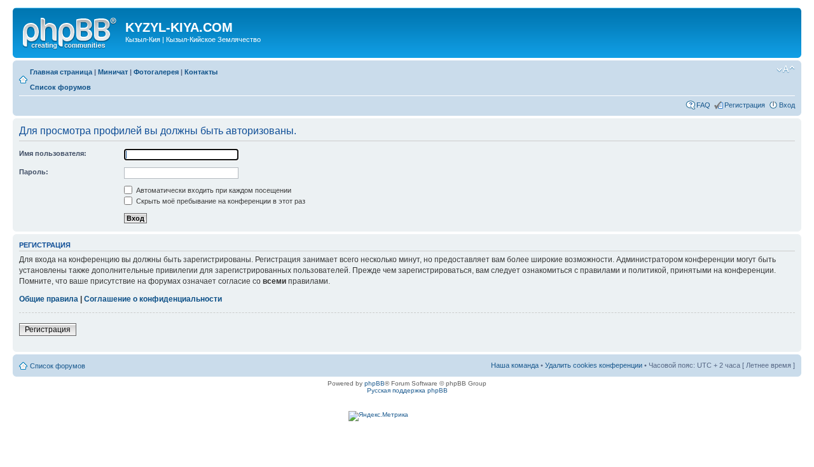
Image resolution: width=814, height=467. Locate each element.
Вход (787, 105)
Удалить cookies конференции (593, 365)
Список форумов (60, 87)
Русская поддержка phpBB (407, 390)
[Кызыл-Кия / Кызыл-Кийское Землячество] (70, 31)
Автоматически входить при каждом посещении (212, 190)
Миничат (113, 72)
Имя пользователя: (52, 153)
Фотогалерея (156, 72)
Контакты (200, 72)
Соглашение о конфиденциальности (153, 299)
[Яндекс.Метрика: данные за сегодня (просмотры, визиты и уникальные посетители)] (378, 416)
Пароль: (33, 172)
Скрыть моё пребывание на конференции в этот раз (219, 201)
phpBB (374, 383)
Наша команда (515, 365)
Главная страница (61, 72)
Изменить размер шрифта (785, 69)
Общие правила (48, 299)
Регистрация (744, 105)
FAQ (703, 105)
